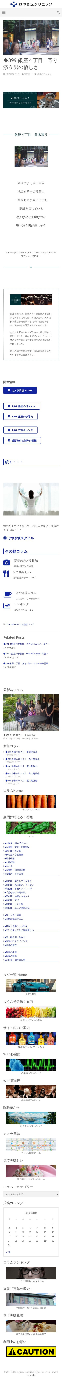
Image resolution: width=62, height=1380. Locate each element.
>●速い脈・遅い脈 (12, 850)
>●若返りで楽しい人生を (15, 926)
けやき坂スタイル (20, 538)
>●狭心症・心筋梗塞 (13, 854)
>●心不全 (7, 866)
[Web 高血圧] (31, 1091)
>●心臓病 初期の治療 (14, 869)
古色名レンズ (28, 624)
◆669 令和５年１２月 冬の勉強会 (22, 773)
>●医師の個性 (10, 944)
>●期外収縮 (9, 858)
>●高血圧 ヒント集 (13, 903)
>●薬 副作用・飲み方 (14, 937)
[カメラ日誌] (31, 1144)
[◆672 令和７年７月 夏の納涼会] (31, 712)
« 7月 (8, 1252)
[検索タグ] (31, 985)
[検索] (58, 12)
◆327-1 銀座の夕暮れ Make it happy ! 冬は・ (25, 653)
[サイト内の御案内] (31, 1038)
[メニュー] (3, 12)
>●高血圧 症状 (11, 900)
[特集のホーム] (31, 828)
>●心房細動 (9, 862)
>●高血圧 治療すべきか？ (16, 896)
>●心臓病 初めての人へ (15, 843)
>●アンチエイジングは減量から (18, 929)
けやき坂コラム (32, 738)
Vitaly (32, 1375)
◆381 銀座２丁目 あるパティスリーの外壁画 (25, 663)
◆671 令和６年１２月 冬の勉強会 (22, 759)
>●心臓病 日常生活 (13, 873)
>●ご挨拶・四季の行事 (14, 959)
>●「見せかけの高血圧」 (15, 892)
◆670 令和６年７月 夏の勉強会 (21, 766)
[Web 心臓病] (31, 1065)
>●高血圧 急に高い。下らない (18, 884)
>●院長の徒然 (10, 955)
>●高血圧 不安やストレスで (17, 888)
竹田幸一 (28, 74)
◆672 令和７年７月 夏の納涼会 (19, 735)
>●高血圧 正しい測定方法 (16, 907)
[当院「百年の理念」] (31, 1299)
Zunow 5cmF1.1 (13, 624)
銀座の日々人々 (44, 74)
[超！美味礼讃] (31, 1326)
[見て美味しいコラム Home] (31, 1171)
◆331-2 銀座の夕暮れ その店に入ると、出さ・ (26, 643)
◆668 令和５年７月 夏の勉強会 (21, 780)
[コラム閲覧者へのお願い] (31, 1351)
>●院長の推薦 (10, 952)
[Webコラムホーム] (31, 801)
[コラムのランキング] (31, 1273)
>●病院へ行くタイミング (15, 941)
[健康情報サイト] (31, 1012)
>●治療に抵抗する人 (13, 918)
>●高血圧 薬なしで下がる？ (17, 880)
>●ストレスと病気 (12, 914)
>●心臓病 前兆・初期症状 (16, 846)
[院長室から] (31, 1118)
